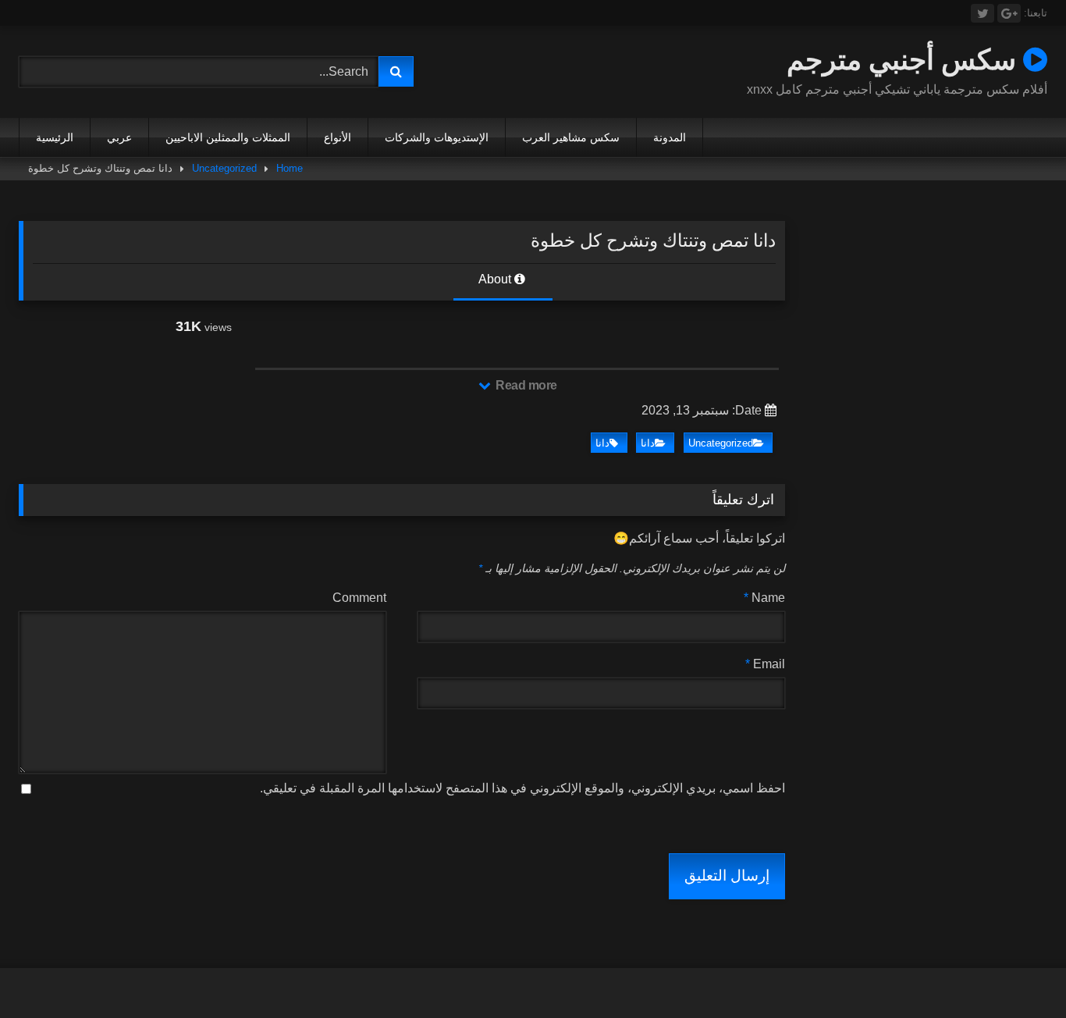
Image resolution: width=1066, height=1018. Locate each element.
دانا (648, 443)
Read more (525, 385)
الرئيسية (54, 137)
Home (289, 168)
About (496, 279)
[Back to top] (1017, 971)
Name (764, 597)
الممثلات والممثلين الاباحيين (227, 137)
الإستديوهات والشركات (437, 137)
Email (765, 664)
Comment (359, 597)
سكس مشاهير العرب (571, 137)
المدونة (669, 137)
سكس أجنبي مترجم (905, 59)
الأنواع (337, 137)
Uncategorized (224, 168)
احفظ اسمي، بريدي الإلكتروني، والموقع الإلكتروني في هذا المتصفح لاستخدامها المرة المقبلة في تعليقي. (522, 788)
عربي (119, 137)
